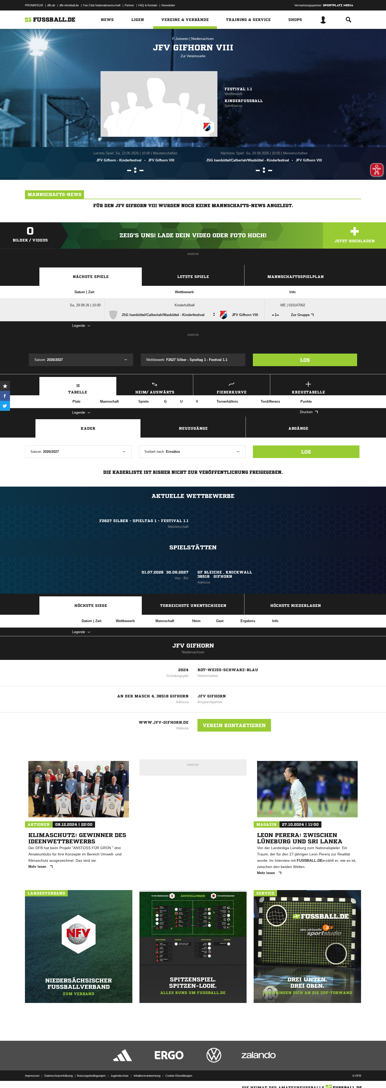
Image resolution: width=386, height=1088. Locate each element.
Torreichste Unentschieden (193, 605)
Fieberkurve (232, 392)
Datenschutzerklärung (58, 1075)
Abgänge (298, 428)
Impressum (32, 1075)
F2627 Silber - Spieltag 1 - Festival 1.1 (144, 521)
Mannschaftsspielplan (295, 276)
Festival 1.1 (238, 89)
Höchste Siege (90, 605)
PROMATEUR (34, 5)
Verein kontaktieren (234, 725)
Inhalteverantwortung (147, 1075)
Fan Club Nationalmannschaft (102, 5)
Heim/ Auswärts (154, 392)
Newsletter (168, 5)
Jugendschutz (120, 1075)
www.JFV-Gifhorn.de (164, 722)
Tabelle (77, 392)
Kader (88, 428)
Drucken (306, 412)
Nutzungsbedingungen (91, 1075)
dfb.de (51, 5)
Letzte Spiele (193, 276)
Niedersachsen (202, 39)
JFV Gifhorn (193, 646)
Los (305, 360)
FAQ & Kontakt (147, 5)
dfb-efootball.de (69, 5)
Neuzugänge (193, 428)
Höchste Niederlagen (295, 605)
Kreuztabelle (308, 392)
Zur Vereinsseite (193, 56)
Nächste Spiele (91, 276)
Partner (129, 5)
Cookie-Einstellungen (178, 1075)
